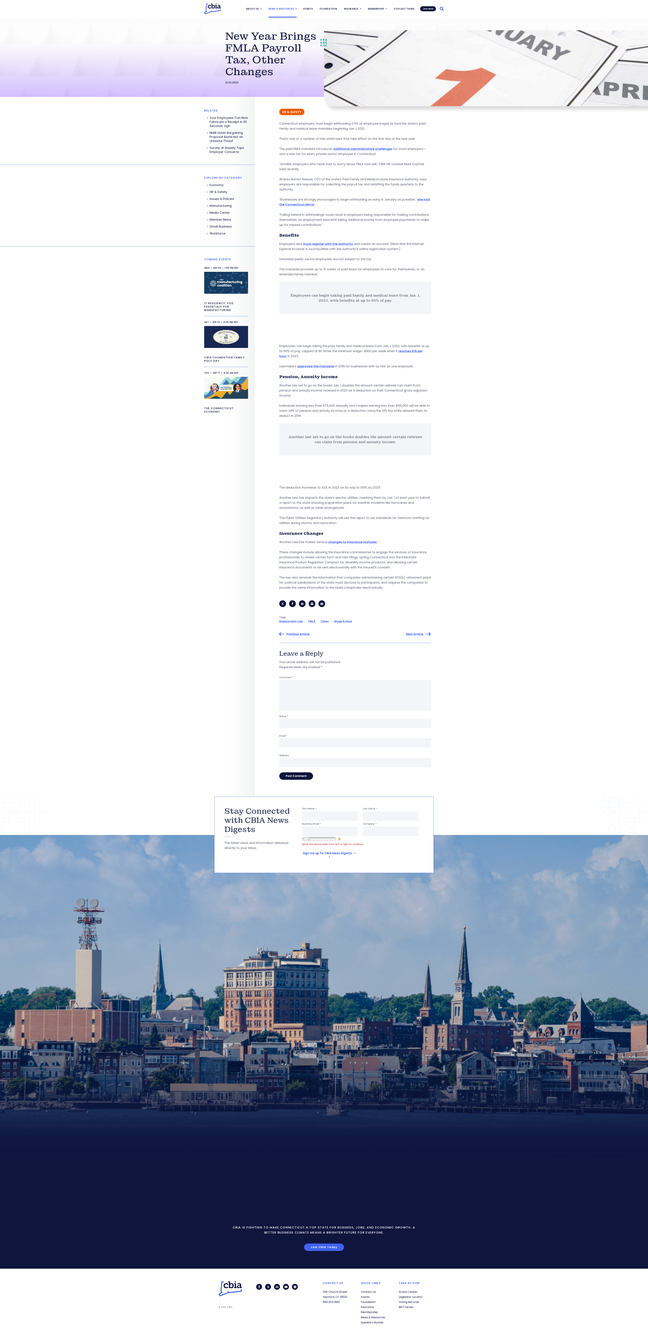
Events (308, 8)
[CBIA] (212, 9)
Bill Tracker (406, 1307)
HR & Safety (218, 192)
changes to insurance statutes (352, 542)
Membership (376, 8)
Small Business (221, 227)
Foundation (328, 8)
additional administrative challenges (362, 149)
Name (283, 716)
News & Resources (281, 8)
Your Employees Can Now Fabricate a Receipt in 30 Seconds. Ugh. (229, 122)
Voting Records (409, 1302)
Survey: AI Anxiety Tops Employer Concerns (227, 150)
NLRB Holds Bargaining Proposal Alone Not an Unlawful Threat (226, 137)
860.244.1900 (331, 1302)
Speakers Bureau (372, 1322)
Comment (286, 677)
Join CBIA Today (324, 1247)
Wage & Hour (343, 621)
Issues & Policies (222, 199)
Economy (217, 185)
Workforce (217, 233)
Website (284, 755)
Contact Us (368, 1292)
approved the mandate (315, 366)
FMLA (311, 621)
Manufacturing (221, 206)
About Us (252, 8)
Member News (220, 220)
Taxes (324, 621)
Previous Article (298, 634)
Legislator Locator (411, 1297)
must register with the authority (328, 244)
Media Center (220, 213)
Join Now (428, 8)
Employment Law (291, 621)
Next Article (414, 634)
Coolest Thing (404, 8)
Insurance (351, 8)
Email (283, 736)
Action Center (408, 1292)
